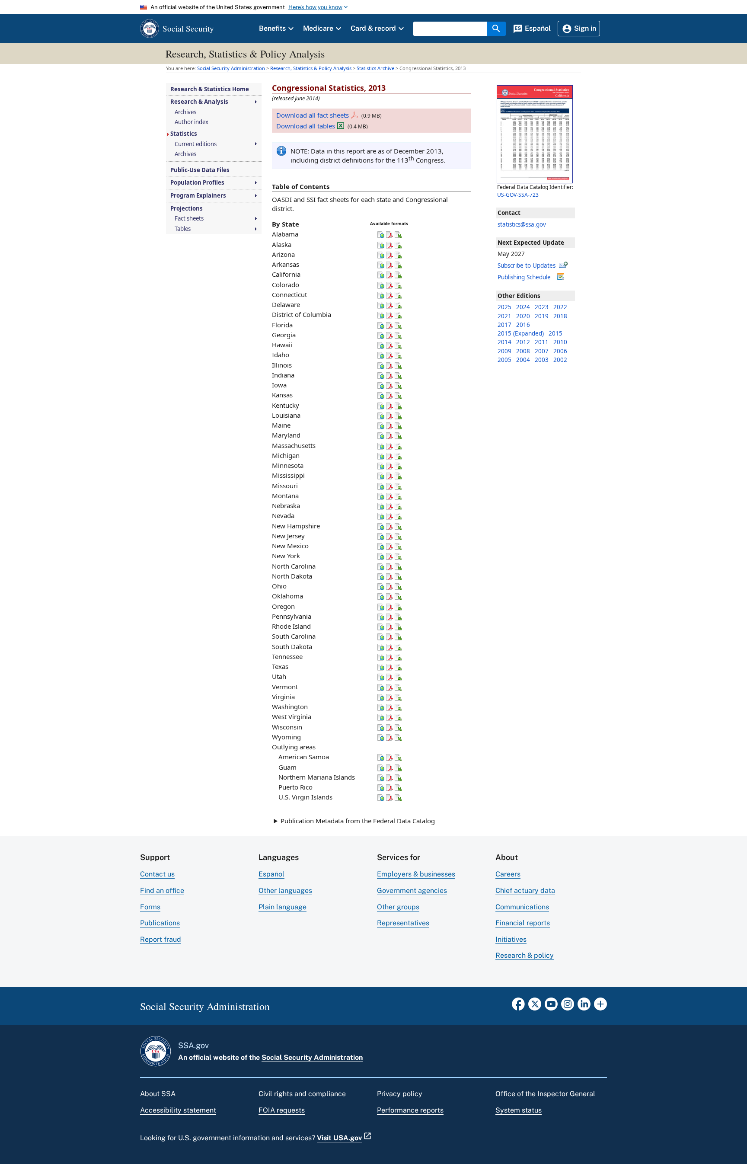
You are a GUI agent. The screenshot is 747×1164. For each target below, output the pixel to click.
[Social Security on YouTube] (551, 1007)
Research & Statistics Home (209, 89)
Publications (160, 923)
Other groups (398, 907)
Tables (183, 229)
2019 (542, 316)
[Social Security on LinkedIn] (584, 1007)
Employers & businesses (416, 874)
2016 (523, 325)
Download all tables (305, 126)
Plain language (282, 907)
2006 (560, 351)
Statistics (183, 134)
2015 (555, 333)
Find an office (162, 890)
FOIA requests (282, 1110)
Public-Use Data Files (200, 170)
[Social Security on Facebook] (518, 1007)
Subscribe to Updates (526, 265)
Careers (507, 874)
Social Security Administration (312, 1057)
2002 (560, 360)
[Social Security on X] (534, 1007)
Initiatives (511, 939)
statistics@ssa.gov (522, 224)
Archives (185, 112)
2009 (504, 351)
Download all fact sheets (312, 115)
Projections (186, 208)
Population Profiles (197, 182)
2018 (560, 316)
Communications (522, 907)
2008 (523, 351)
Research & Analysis (199, 102)
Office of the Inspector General (545, 1094)
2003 (542, 360)
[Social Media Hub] (600, 1007)
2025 (504, 307)
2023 (542, 307)
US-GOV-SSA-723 (518, 194)
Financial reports (522, 923)
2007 (542, 351)
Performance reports (410, 1110)
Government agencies (412, 890)
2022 (560, 307)
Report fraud (160, 939)
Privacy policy (399, 1094)
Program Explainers (198, 195)
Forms (150, 907)
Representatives (403, 923)
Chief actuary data (525, 890)
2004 (523, 360)
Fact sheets (189, 218)
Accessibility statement (178, 1110)
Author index (191, 122)
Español (271, 874)
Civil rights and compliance (302, 1094)
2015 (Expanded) (521, 333)
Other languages (285, 890)
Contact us (157, 874)
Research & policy (524, 955)
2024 (523, 307)
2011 (542, 342)
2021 (504, 316)
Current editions (196, 144)
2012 (523, 342)
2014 (504, 342)
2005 (504, 360)
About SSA (158, 1094)
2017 (504, 325)
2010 (560, 342)
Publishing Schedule (524, 277)
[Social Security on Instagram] (567, 1007)
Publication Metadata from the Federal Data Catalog (358, 820)
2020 (523, 316)
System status (518, 1110)
